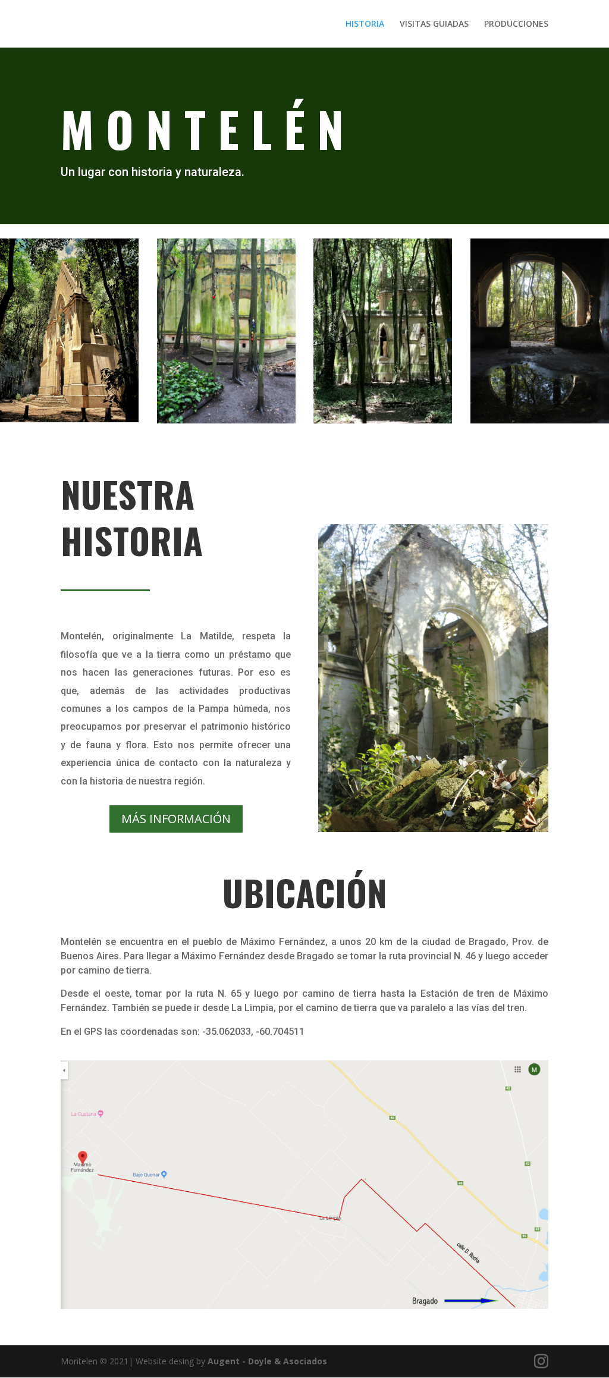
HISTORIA (365, 24)
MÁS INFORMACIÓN (176, 819)
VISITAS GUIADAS (434, 24)
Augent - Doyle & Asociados (267, 1361)
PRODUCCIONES (516, 24)
